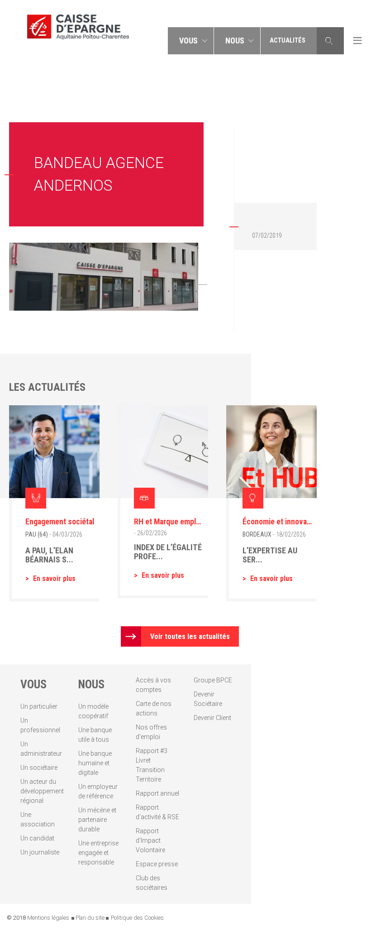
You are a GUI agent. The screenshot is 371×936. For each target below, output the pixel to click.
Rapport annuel (157, 793)
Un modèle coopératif (93, 711)
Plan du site (90, 917)
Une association (37, 819)
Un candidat (37, 838)
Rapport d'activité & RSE (157, 812)
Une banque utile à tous (95, 734)
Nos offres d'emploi (151, 732)
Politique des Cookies (137, 917)
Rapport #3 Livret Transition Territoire (151, 765)
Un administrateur (41, 748)
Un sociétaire (38, 767)
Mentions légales (48, 917)
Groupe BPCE (213, 680)
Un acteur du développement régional (42, 791)
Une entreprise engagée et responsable (98, 853)
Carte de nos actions (153, 708)
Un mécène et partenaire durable (97, 819)
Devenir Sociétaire (208, 699)
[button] (191, 40)
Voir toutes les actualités (190, 636)
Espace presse (157, 864)
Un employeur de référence (98, 791)
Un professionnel (40, 725)
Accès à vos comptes (153, 685)
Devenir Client (212, 717)
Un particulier (38, 706)
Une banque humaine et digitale (95, 763)
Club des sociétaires (151, 882)
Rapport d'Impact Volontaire (150, 840)
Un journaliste (39, 852)
